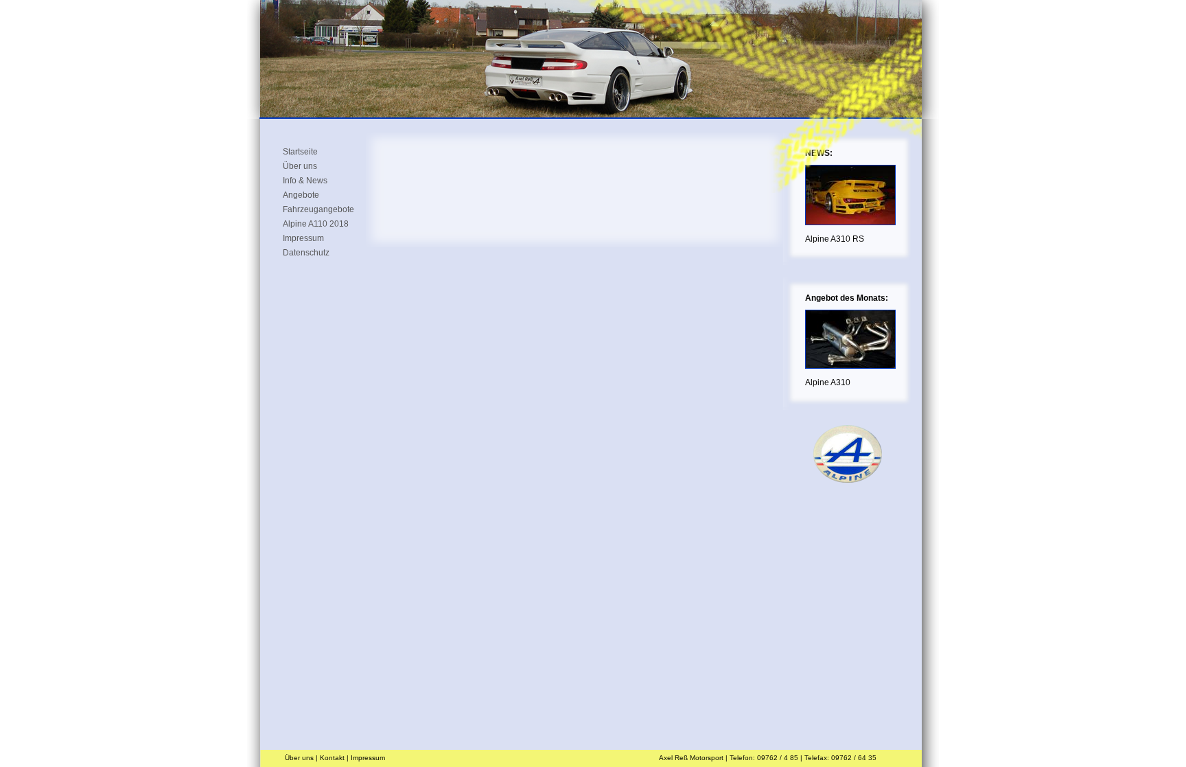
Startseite (300, 151)
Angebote (301, 194)
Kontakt (332, 758)
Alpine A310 (827, 382)
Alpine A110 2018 (316, 223)
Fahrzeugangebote (318, 209)
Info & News (305, 180)
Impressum (303, 237)
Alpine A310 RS (834, 239)
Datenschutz (306, 252)
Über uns (300, 165)
